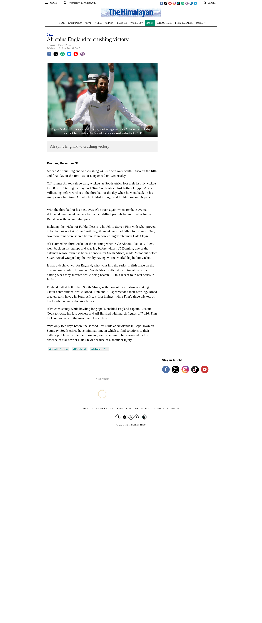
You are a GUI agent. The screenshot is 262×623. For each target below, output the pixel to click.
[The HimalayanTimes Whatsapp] (182, 3)
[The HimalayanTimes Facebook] (161, 3)
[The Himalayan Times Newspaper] (131, 12)
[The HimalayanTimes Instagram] (174, 3)
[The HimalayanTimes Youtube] (170, 3)
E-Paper (175, 408)
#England (79, 349)
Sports (50, 34)
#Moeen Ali (99, 349)
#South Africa (58, 349)
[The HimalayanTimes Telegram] (195, 3)
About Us (88, 408)
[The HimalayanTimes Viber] (187, 3)
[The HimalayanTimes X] (165, 3)
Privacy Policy (104, 408)
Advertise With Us (127, 408)
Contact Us (161, 408)
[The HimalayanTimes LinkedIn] (191, 3)
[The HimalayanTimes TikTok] (178, 3)
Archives (146, 408)
